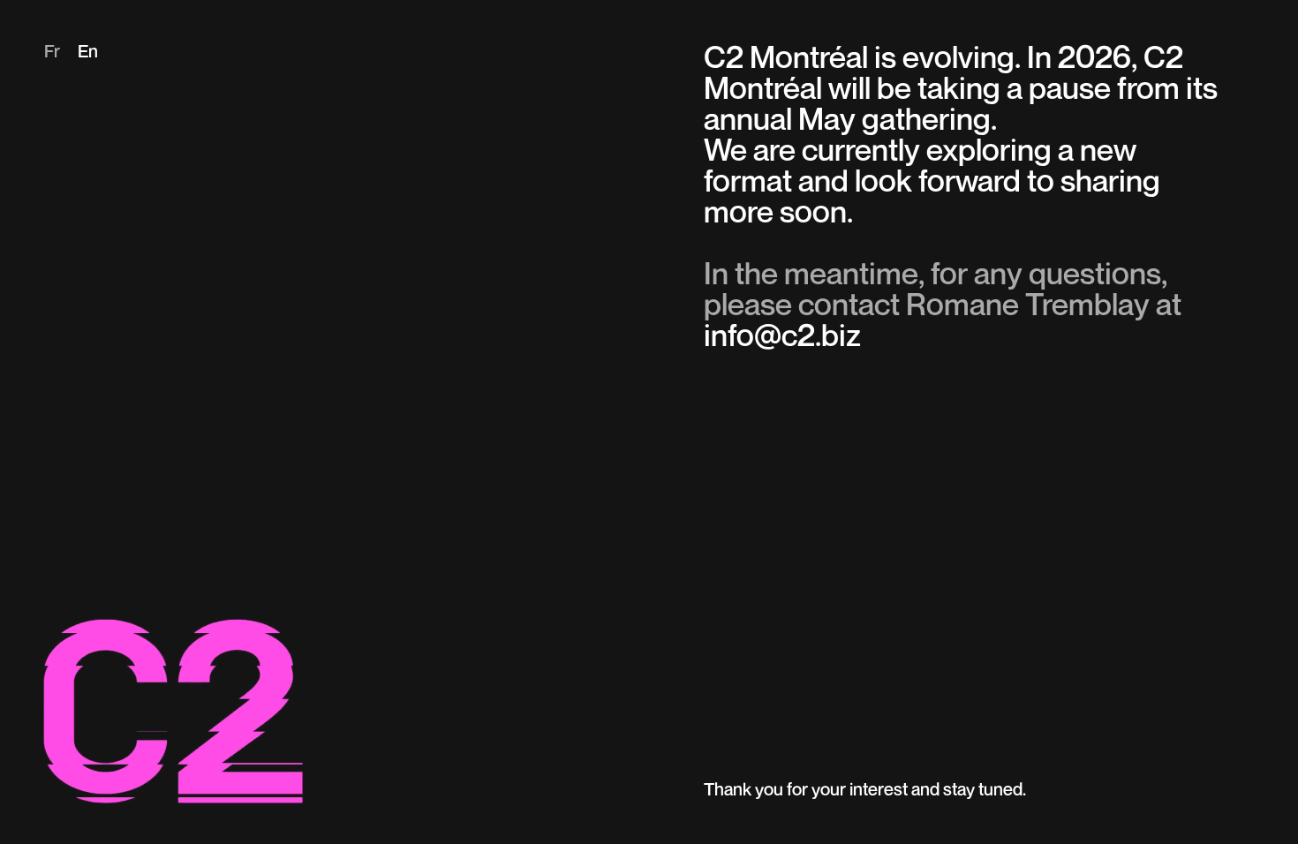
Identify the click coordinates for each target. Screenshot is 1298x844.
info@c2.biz (782, 337)
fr (52, 53)
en (88, 53)
